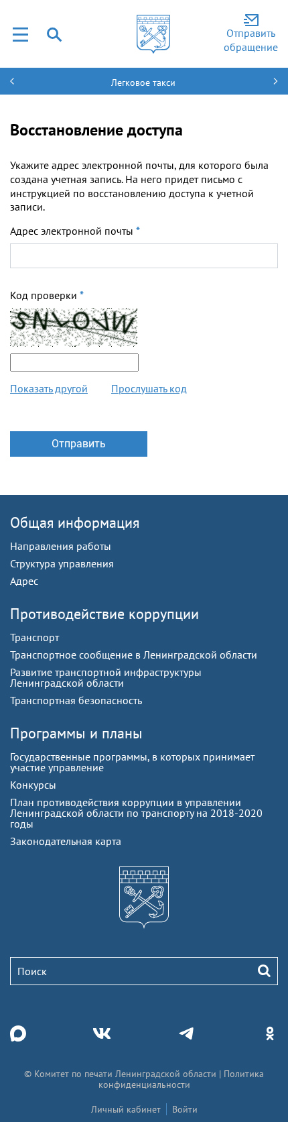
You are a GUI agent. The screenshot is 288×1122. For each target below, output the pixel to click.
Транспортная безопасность (76, 700)
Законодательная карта (65, 841)
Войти (185, 1109)
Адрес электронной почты (75, 230)
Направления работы (60, 546)
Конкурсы (33, 784)
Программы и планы (76, 733)
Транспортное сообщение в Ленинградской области (133, 654)
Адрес (24, 580)
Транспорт (34, 637)
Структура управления (62, 563)
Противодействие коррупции (104, 613)
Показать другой (49, 388)
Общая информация (74, 522)
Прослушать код (149, 388)
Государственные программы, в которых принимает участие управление (132, 762)
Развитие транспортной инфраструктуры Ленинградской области (106, 677)
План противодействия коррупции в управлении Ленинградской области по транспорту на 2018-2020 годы (136, 812)
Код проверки (47, 295)
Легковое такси (143, 82)
